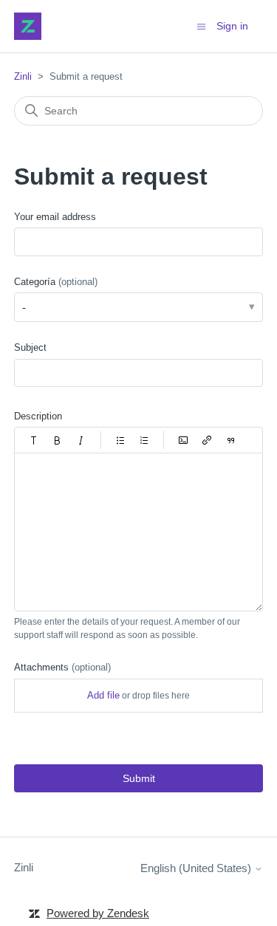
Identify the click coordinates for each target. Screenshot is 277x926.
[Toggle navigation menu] (201, 25)
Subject (30, 347)
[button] (34, 440)
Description (38, 416)
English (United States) (197, 868)
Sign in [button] (232, 26)
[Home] (27, 26)
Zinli (23, 76)
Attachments (62, 667)
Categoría (56, 281)
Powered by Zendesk (98, 913)
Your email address (55, 216)
